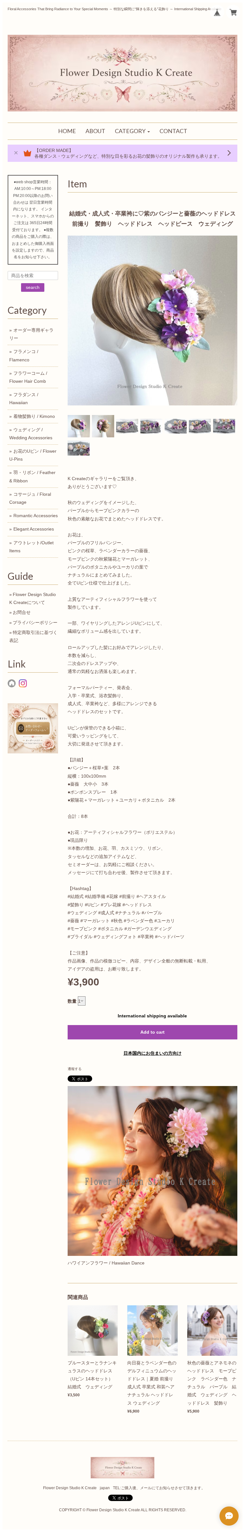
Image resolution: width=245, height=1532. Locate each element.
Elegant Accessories (33, 529)
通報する (75, 1069)
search (33, 287)
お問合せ (22, 612)
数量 (72, 1001)
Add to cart (152, 1032)
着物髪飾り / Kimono (34, 416)
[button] (132, 131)
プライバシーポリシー (35, 622)
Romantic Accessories (35, 515)
